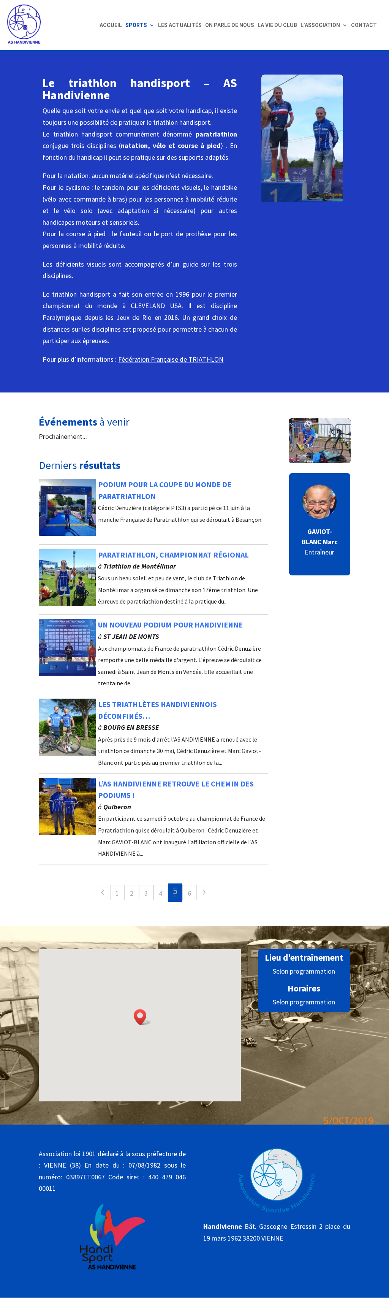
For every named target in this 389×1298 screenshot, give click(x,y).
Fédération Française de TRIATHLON (170, 359)
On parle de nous (229, 25)
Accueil (111, 25)
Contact (364, 25)
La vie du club (277, 25)
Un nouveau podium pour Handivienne (170, 624)
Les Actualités (180, 25)
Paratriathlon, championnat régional (173, 554)
